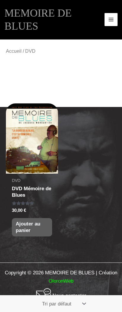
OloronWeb (61, 281)
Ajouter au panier (28, 227)
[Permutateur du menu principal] (111, 19)
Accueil (14, 51)
